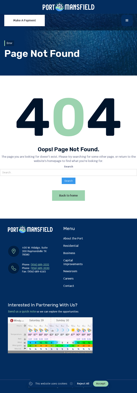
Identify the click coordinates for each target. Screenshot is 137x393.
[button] (127, 20)
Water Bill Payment (57, 37)
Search (68, 166)
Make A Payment (24, 20)
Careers (68, 278)
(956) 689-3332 (40, 264)
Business (69, 253)
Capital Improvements (73, 262)
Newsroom (70, 271)
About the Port (73, 238)
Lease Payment (26, 37)
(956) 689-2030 (40, 268)
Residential (70, 246)
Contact (68, 286)
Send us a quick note (22, 311)
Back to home (68, 195)
